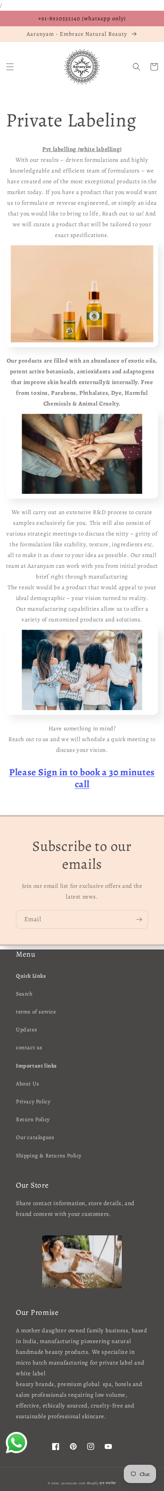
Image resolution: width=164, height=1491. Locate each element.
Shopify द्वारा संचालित (102, 1483)
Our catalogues (35, 1137)
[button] (10, 67)
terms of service (36, 1011)
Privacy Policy (33, 1101)
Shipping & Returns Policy (49, 1155)
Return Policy (33, 1119)
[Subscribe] (139, 919)
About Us (27, 1083)
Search (24, 994)
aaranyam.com (73, 1483)
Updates (26, 1029)
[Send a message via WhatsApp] (16, 1442)
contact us (29, 1047)
